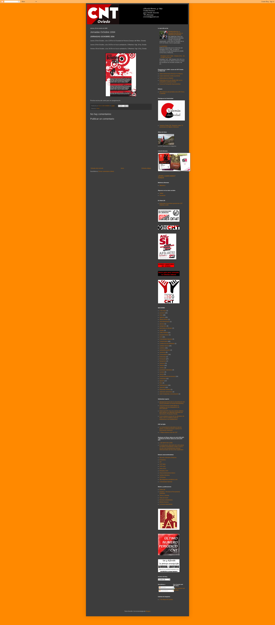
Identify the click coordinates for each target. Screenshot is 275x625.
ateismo (162, 324)
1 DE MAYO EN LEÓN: (166, 443)
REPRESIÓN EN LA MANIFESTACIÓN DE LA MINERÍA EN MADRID (175, 33)
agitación (162, 317)
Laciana (162, 372)
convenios (163, 352)
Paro (161, 383)
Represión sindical (165, 389)
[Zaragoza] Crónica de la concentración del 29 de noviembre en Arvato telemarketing (172, 402)
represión (162, 387)
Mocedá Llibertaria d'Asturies (168, 457)
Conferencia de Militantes (167, 343)
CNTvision (163, 477)
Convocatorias (164, 354)
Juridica (162, 367)
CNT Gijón (163, 464)
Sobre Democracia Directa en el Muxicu (171, 73)
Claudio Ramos (164, 335)
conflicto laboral (164, 346)
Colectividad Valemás (166, 339)
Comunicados (164, 341)
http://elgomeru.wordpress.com (168, 479)
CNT (161, 337)
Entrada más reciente (97, 168)
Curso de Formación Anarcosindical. (170, 84)
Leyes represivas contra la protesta (170, 76)
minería (162, 374)
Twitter (161, 193)
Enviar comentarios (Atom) (106, 171)
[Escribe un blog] (121, 106)
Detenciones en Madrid (166, 78)
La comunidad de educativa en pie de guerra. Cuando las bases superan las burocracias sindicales (171, 428)
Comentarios (164, 590)
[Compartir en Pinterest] (127, 106)
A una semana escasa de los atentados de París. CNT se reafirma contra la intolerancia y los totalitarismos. (172, 417)
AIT (160, 462)
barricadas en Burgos (166, 328)
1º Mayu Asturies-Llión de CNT (168, 432)
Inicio (122, 168)
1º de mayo (163, 310)
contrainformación (165, 350)
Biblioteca (162, 185)
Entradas (163, 587)
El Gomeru (163, 460)
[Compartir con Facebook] (125, 106)
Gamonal (162, 363)
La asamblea (163, 46)
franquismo (163, 361)
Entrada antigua (146, 168)
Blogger (148, 611)
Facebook (162, 195)
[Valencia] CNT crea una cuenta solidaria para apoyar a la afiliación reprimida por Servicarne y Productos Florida (171, 412)
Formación (163, 359)
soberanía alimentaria (166, 392)
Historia (162, 365)
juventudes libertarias (166, 370)
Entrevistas (163, 357)
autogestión (163, 326)
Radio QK (162, 489)
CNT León (163, 466)
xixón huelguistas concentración (169, 394)
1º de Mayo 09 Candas (166, 599)
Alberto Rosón (164, 319)
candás (162, 330)
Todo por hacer (164, 498)
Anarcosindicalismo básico (167, 473)
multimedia (163, 378)
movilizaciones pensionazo (167, 376)
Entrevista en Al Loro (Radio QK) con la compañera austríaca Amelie (171, 81)
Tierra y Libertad (164, 495)
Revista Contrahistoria (166, 500)
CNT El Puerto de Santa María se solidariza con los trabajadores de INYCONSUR (169, 407)
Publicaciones (164, 385)
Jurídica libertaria (165, 475)
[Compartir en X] (123, 106)
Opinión (162, 381)
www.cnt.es (163, 468)
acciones (162, 313)
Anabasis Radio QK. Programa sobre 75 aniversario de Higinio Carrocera (171, 126)
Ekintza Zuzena (164, 502)
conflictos (162, 348)
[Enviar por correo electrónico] (119, 106)
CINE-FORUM (164, 332)
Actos (97, 108)
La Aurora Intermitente (166, 504)
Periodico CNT (164, 471)
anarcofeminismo (165, 321)
